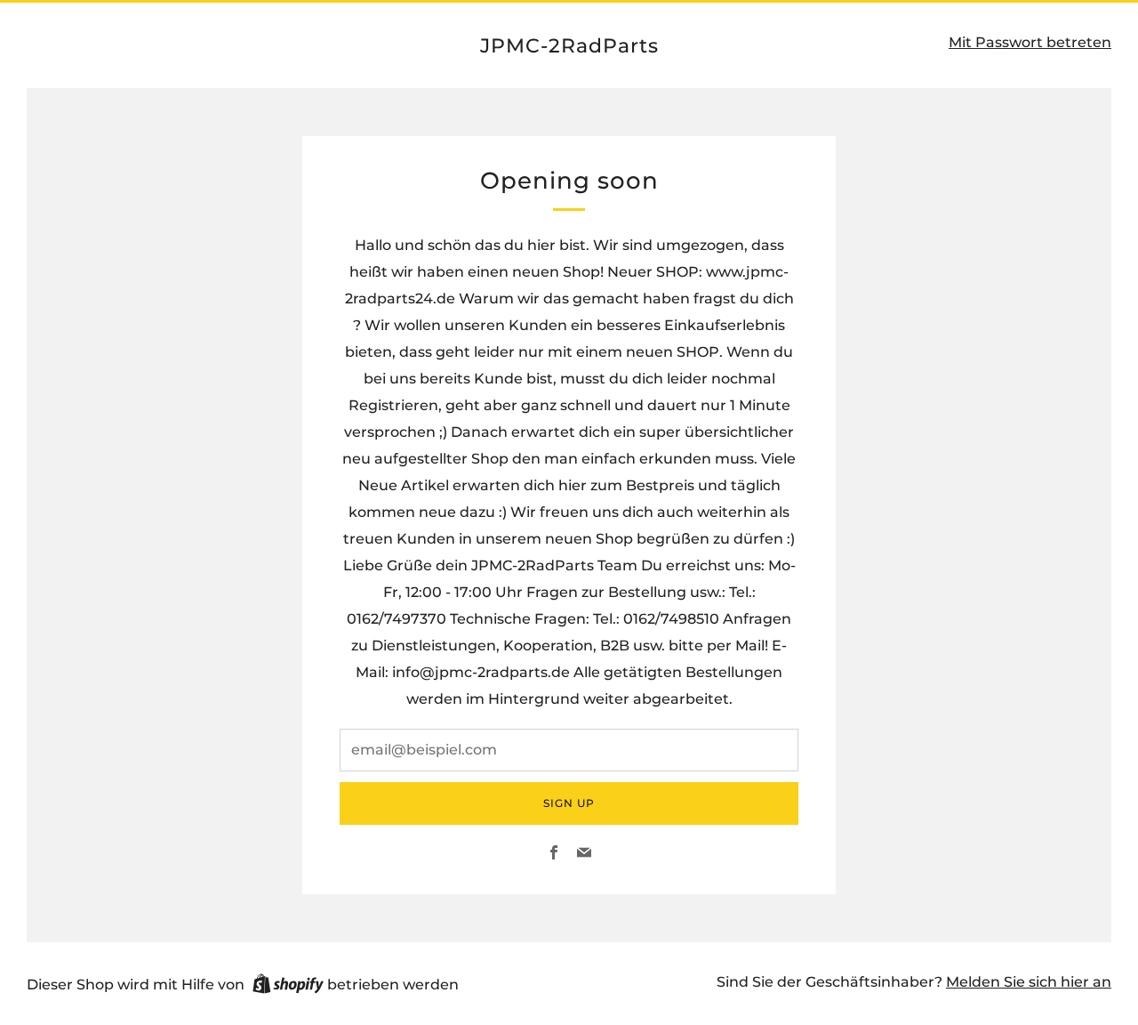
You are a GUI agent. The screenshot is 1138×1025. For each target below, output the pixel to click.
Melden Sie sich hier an (1028, 981)
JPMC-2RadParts (569, 45)
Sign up (569, 803)
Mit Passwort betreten (1030, 42)
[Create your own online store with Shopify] (288, 986)
